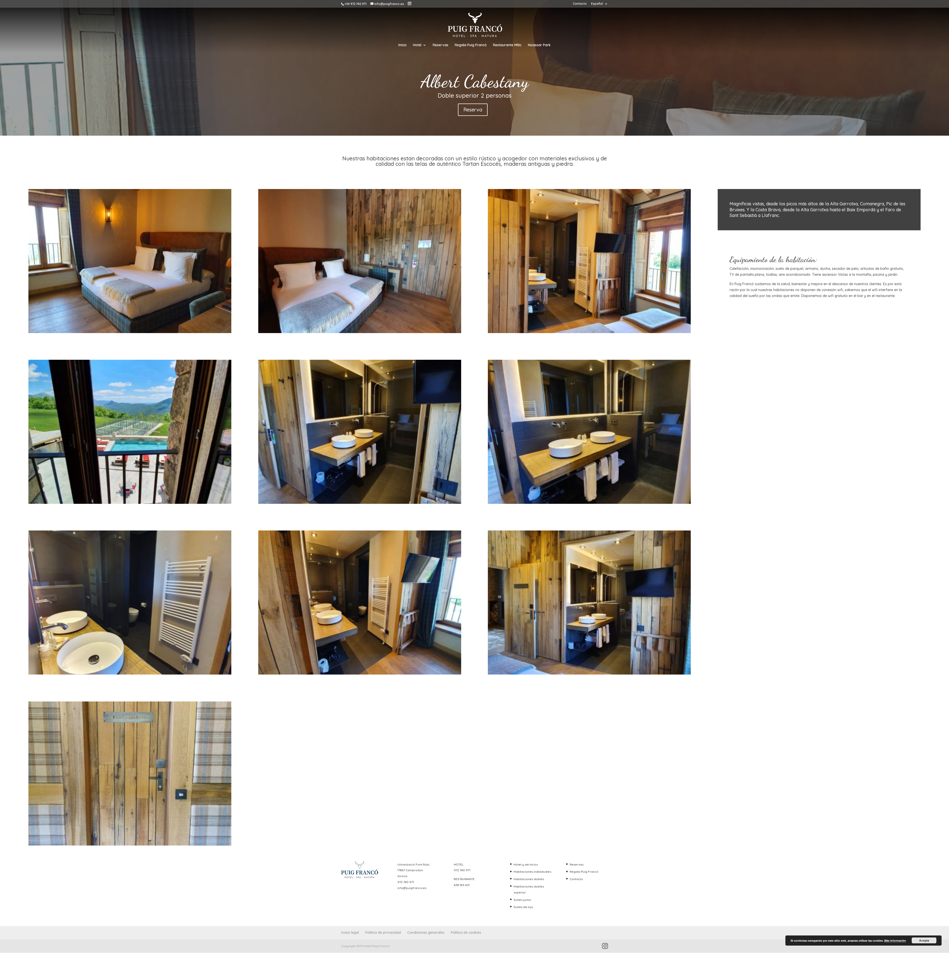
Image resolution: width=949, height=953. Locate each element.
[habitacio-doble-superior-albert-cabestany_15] (129, 332)
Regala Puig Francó (471, 45)
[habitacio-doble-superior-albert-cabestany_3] (359, 332)
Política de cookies (466, 932)
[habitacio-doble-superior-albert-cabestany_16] (129, 844)
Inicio (402, 45)
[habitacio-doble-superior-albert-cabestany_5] (589, 502)
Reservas (440, 45)
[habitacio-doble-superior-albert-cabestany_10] (359, 673)
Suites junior (522, 900)
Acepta (924, 940)
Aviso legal (350, 932)
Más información (895, 940)
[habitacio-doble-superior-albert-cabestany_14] (589, 332)
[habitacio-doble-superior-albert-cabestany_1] (129, 502)
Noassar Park (539, 45)
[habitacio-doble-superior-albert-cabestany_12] (589, 673)
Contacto (580, 3)
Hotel (417, 45)
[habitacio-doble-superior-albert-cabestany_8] (359, 502)
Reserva (472, 109)
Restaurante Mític (507, 45)
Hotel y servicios (526, 864)
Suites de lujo (523, 907)
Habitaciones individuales (532, 871)
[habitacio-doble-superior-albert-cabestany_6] (129, 673)
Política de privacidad (383, 932)
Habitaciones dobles (529, 879)
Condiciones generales (425, 932)
